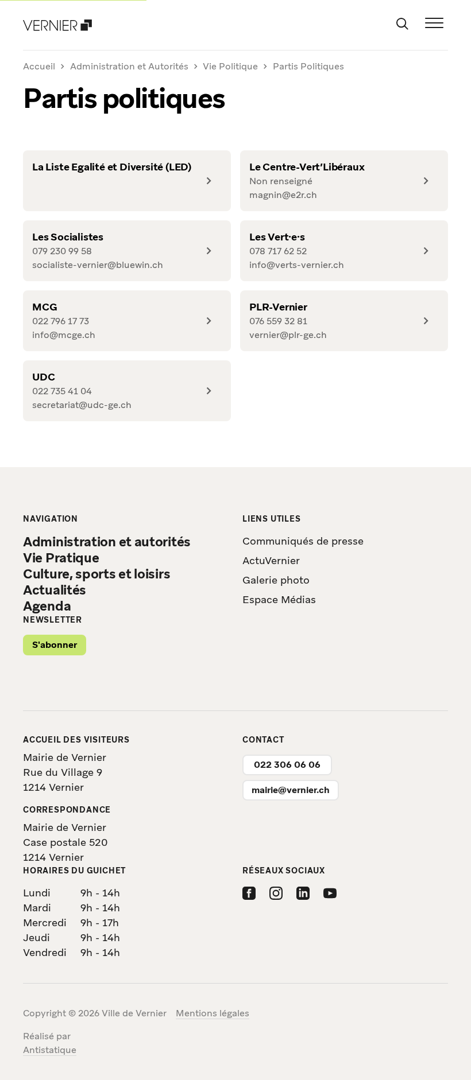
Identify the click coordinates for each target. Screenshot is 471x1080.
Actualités (54, 590)
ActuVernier (271, 560)
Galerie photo (276, 579)
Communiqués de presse (303, 540)
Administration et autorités (107, 541)
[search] (402, 23)
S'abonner (54, 645)
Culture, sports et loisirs (96, 573)
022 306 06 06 (287, 765)
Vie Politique (230, 66)
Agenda (47, 606)
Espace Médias (279, 599)
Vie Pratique (61, 557)
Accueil (39, 66)
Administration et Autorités (129, 66)
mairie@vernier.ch (291, 790)
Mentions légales (212, 1013)
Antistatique (49, 1050)
